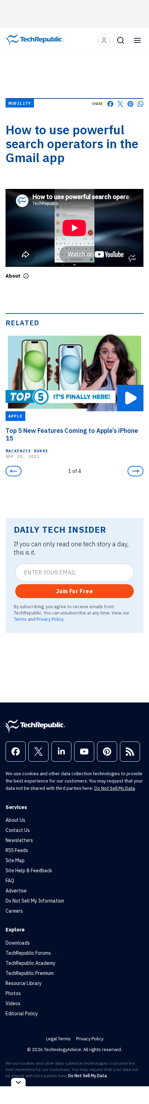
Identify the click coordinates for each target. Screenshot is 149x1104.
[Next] (135, 471)
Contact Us (18, 830)
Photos (13, 993)
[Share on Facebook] (110, 104)
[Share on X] (120, 104)
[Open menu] (137, 40)
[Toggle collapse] (18, 1082)
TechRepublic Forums (28, 953)
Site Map (15, 860)
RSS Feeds (17, 850)
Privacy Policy (49, 619)
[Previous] (13, 471)
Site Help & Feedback (29, 870)
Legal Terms (58, 1039)
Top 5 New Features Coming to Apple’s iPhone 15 (72, 434)
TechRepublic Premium (30, 973)
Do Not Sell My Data (114, 788)
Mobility (19, 103)
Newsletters (19, 840)
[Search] (120, 40)
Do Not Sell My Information (35, 901)
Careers (14, 911)
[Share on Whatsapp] (140, 104)
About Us (15, 820)
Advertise (16, 891)
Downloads (18, 943)
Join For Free (74, 591)
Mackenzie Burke (27, 450)
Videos (13, 1003)
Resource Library (24, 983)
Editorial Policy (22, 1013)
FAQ (10, 880)
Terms (20, 619)
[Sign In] (104, 40)
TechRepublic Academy (30, 963)
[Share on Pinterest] (130, 104)
